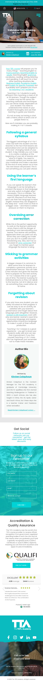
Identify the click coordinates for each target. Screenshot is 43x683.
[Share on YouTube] (34, 637)
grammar (32, 75)
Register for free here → (21, 4)
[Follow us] (28, 637)
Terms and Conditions (17, 673)
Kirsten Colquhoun (12, 55)
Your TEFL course (13, 69)
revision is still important (16, 315)
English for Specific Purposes (21, 85)
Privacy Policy (28, 672)
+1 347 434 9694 (21, 659)
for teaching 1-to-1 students (21, 89)
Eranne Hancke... (11, 588)
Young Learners (13, 73)
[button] (39, 589)
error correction (24, 217)
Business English (13, 83)
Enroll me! (33, 47)
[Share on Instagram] (15, 637)
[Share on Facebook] (8, 637)
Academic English (28, 83)
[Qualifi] (15, 556)
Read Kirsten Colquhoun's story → (21, 410)
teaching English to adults (22, 74)
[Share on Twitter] (21, 637)
